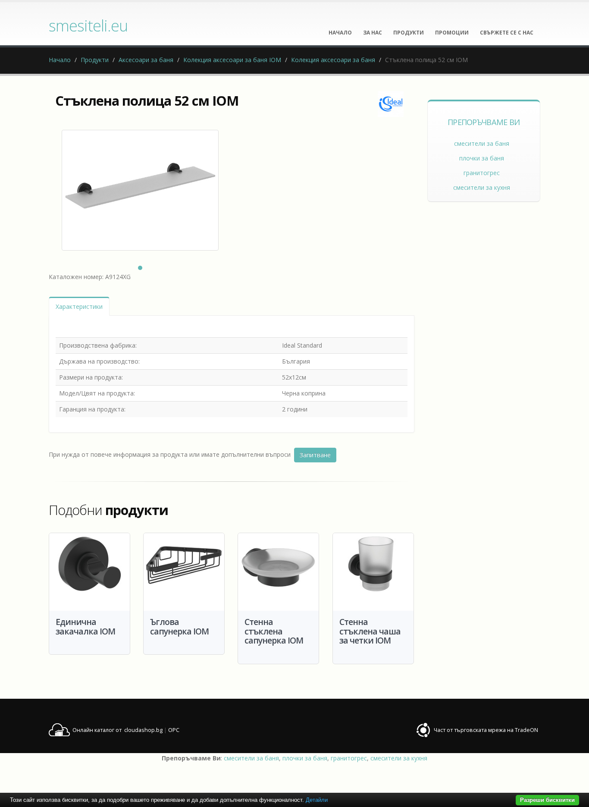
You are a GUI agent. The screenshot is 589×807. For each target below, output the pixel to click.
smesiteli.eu (88, 25)
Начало (60, 60)
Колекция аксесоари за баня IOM (232, 60)
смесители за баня (481, 143)
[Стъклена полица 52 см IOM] (140, 190)
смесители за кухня (481, 187)
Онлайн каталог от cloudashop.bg (117, 730)
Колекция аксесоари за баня (333, 60)
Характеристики (79, 306)
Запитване (315, 455)
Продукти (95, 60)
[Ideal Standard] (391, 104)
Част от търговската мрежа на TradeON (486, 730)
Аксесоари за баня (146, 60)
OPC (173, 730)
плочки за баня (481, 158)
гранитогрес (482, 173)
